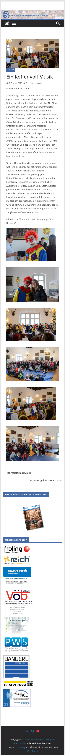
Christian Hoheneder (34, 83)
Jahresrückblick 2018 (19, 473)
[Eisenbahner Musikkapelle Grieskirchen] (7, 23)
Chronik (11, 70)
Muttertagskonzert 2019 (44, 480)
